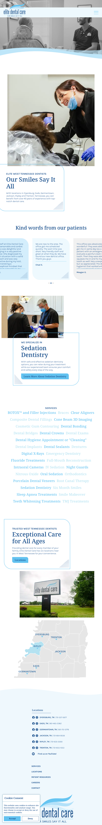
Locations (20, 560)
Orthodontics (76, 474)
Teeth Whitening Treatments (37, 501)
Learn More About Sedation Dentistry (45, 376)
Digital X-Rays (33, 453)
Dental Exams (77, 433)
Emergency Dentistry (63, 453)
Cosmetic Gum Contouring (37, 426)
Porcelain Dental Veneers (34, 480)
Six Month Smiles (67, 487)
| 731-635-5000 (56, 741)
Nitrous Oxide (27, 474)
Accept (12, 819)
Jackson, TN (46, 735)
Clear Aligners (82, 412)
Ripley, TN (45, 741)
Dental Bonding (73, 426)
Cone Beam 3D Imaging (73, 419)
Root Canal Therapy (73, 480)
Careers (35, 782)
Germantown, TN (48, 729)
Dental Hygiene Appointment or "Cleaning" (51, 440)
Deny (30, 819)
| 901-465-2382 (55, 723)
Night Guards (77, 467)
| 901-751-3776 (63, 729)
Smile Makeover (72, 494)
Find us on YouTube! (47, 754)
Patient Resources (41, 777)
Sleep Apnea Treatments (37, 494)
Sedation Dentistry (36, 487)
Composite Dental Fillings (31, 419)
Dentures (79, 446)
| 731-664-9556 (58, 735)
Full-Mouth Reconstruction (69, 460)
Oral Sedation (51, 474)
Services (36, 766)
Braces (63, 412)
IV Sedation (55, 467)
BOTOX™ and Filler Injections (32, 412)
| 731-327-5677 (61, 717)
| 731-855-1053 (58, 748)
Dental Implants (28, 446)
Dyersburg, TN (47, 717)
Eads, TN (44, 723)
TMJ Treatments (75, 501)
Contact (35, 788)
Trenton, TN (46, 748)
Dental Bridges (26, 433)
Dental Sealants (57, 446)
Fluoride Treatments (28, 460)
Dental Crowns (52, 433)
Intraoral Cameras (29, 467)
